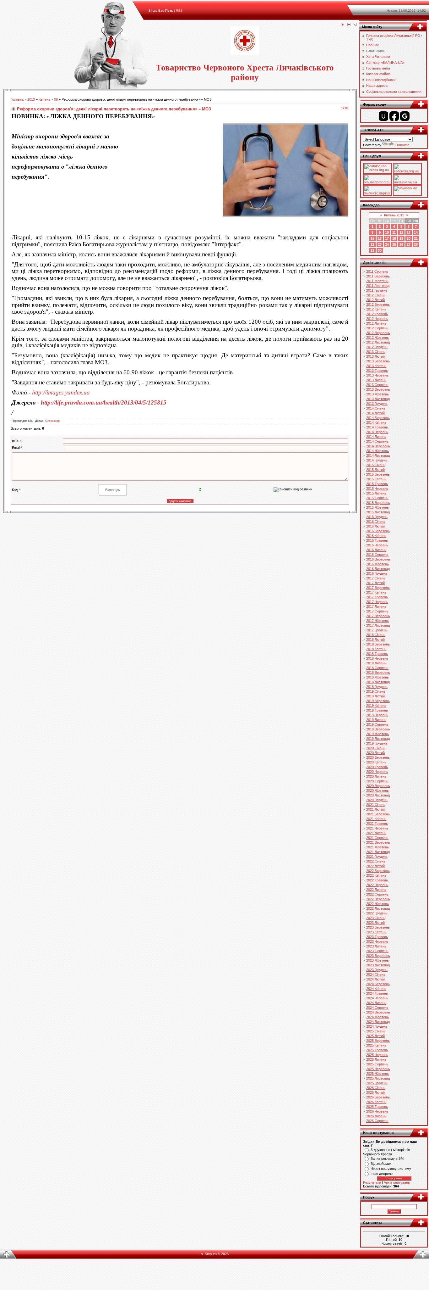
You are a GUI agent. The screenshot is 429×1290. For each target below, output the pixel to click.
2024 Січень (375, 974)
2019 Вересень (378, 729)
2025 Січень (375, 1031)
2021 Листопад (378, 852)
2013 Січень (375, 352)
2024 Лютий (375, 979)
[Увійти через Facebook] (394, 116)
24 (387, 244)
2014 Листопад (378, 455)
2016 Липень (376, 550)
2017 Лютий (375, 583)
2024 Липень (376, 1003)
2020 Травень (377, 767)
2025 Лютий (375, 1036)
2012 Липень (376, 323)
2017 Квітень (376, 592)
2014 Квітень (376, 422)
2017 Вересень (378, 616)
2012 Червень (377, 319)
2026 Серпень (377, 1121)
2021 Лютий (375, 809)
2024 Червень (377, 998)
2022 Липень (376, 889)
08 (56, 99)
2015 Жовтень (377, 507)
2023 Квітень (376, 932)
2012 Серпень (377, 328)
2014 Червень (377, 432)
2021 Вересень (378, 842)
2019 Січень (375, 691)
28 (416, 244)
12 (401, 232)
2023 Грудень (377, 970)
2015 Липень (376, 493)
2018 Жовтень (377, 677)
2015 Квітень (376, 479)
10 (387, 232)
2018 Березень (378, 644)
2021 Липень (376, 833)
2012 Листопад (378, 342)
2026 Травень (377, 1107)
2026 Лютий (375, 1092)
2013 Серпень (377, 385)
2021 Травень (377, 823)
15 (372, 238)
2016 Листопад (378, 569)
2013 (31, 99)
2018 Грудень (377, 687)
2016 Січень (375, 521)
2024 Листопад (378, 1022)
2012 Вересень (378, 333)
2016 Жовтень (377, 564)
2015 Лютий (375, 470)
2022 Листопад (378, 908)
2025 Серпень (377, 1064)
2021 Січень (375, 805)
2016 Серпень (377, 554)
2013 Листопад (378, 399)
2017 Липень (376, 606)
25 (394, 244)
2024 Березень (378, 984)
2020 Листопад (378, 795)
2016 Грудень (377, 573)
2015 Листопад (378, 512)
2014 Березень (378, 418)
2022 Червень (377, 885)
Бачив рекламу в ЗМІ (388, 1158)
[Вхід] (355, 25)
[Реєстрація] (348, 25)
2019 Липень (376, 720)
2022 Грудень (377, 913)
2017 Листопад (378, 625)
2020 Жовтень (377, 790)
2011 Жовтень (377, 281)
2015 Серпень (377, 498)
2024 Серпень (377, 1007)
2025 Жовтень (377, 1073)
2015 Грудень (377, 517)
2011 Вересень (378, 276)
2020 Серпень (377, 781)
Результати (372, 1182)
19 (401, 238)
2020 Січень (375, 748)
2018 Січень (375, 635)
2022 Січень (375, 861)
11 (394, 232)
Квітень (44, 99)
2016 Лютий (375, 526)
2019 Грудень (377, 743)
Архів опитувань (397, 1182)
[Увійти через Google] (405, 116)
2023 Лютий (375, 922)
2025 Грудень (377, 1083)
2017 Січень (375, 578)
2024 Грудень (377, 1026)
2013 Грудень (377, 403)
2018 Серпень (377, 668)
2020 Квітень (376, 762)
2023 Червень (377, 941)
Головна (17, 99)
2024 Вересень (378, 1012)
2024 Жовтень (377, 1017)
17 (387, 238)
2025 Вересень (378, 1069)
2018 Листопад (378, 682)
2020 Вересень (378, 786)
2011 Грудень (376, 290)
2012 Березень (378, 304)
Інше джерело (382, 1174)
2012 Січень (375, 295)
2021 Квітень (376, 819)
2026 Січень (375, 1088)
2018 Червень (377, 658)
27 (408, 244)
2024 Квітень (376, 989)
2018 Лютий (375, 639)
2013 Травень (377, 370)
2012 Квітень (376, 309)
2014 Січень (375, 408)
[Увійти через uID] (383, 116)
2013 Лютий (375, 356)
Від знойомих (381, 1163)
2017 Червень (377, 602)
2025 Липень (376, 1059)
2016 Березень (378, 531)
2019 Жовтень (377, 734)
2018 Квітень (376, 649)
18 (394, 238)
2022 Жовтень (377, 904)
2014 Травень (377, 427)
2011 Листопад (377, 286)
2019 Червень (377, 715)
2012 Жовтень (377, 337)
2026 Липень (376, 1116)
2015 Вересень (378, 503)
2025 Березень (378, 1040)
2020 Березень (378, 757)
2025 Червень (377, 1055)
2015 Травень (377, 484)
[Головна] (342, 25)
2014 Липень (376, 436)
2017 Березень (378, 587)
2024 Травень (377, 993)
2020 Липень (376, 776)
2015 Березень (378, 474)
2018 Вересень (378, 672)
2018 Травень (377, 654)
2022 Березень (378, 871)
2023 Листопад (378, 965)
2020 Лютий (375, 753)
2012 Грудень (377, 347)
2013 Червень (377, 375)
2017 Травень (377, 597)
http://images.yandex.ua (61, 392)
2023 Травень (377, 937)
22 (372, 244)
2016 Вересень (378, 559)
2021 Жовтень (377, 847)
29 (372, 250)
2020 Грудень (377, 800)
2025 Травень (377, 1050)
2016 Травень (377, 540)
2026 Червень (377, 1111)
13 (408, 232)
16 (380, 238)
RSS (179, 10)
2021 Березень (378, 814)
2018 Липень (376, 663)
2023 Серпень (377, 951)
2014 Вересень (378, 446)
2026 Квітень (376, 1102)
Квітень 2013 (394, 215)
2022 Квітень (376, 875)
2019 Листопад (378, 738)
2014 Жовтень (377, 451)
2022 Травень (377, 880)
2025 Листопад (378, 1078)
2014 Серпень (377, 441)
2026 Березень (378, 1097)
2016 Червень (377, 545)
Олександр (52, 420)
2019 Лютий (375, 696)
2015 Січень (375, 465)
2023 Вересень (378, 956)
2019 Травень (377, 710)
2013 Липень (376, 380)
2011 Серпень (377, 271)
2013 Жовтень (377, 394)
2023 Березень (378, 927)
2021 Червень (377, 828)
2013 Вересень (378, 389)
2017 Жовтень (377, 621)
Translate (402, 145)
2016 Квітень (376, 536)
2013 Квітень (376, 366)
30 (380, 250)
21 (416, 238)
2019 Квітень (376, 705)
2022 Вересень (378, 899)
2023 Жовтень (377, 960)
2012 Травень (377, 314)
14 (416, 232)
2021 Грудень (377, 856)
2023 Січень (375, 918)
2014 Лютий (375, 413)
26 (401, 244)
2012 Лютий (375, 300)
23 (380, 244)
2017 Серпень (377, 611)
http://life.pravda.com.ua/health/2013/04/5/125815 (103, 402)
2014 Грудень (377, 460)
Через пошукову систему (391, 1168)
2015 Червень (377, 488)
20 (408, 238)
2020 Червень (377, 771)
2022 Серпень (377, 894)
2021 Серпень (377, 838)
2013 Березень (378, 361)
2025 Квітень (376, 1045)
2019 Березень (378, 701)
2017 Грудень (377, 630)
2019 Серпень (377, 724)
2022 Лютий (375, 866)
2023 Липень (376, 946)
